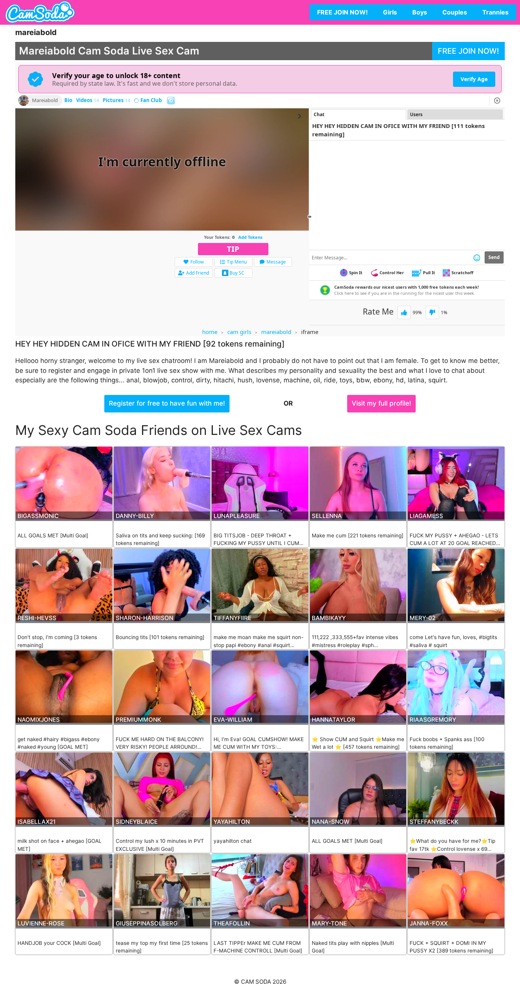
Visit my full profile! (381, 403)
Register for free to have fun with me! (167, 403)
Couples (454, 12)
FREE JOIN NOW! (342, 12)
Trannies (495, 12)
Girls (390, 12)
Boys (419, 12)
